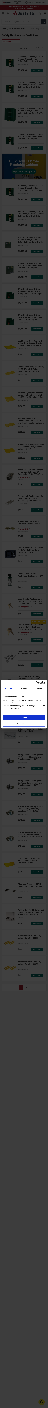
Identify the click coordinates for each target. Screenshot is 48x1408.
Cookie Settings (23, 724)
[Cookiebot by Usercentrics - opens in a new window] (35, 682)
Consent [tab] (8, 689)
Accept (24, 717)
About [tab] (39, 689)
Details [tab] (24, 689)
